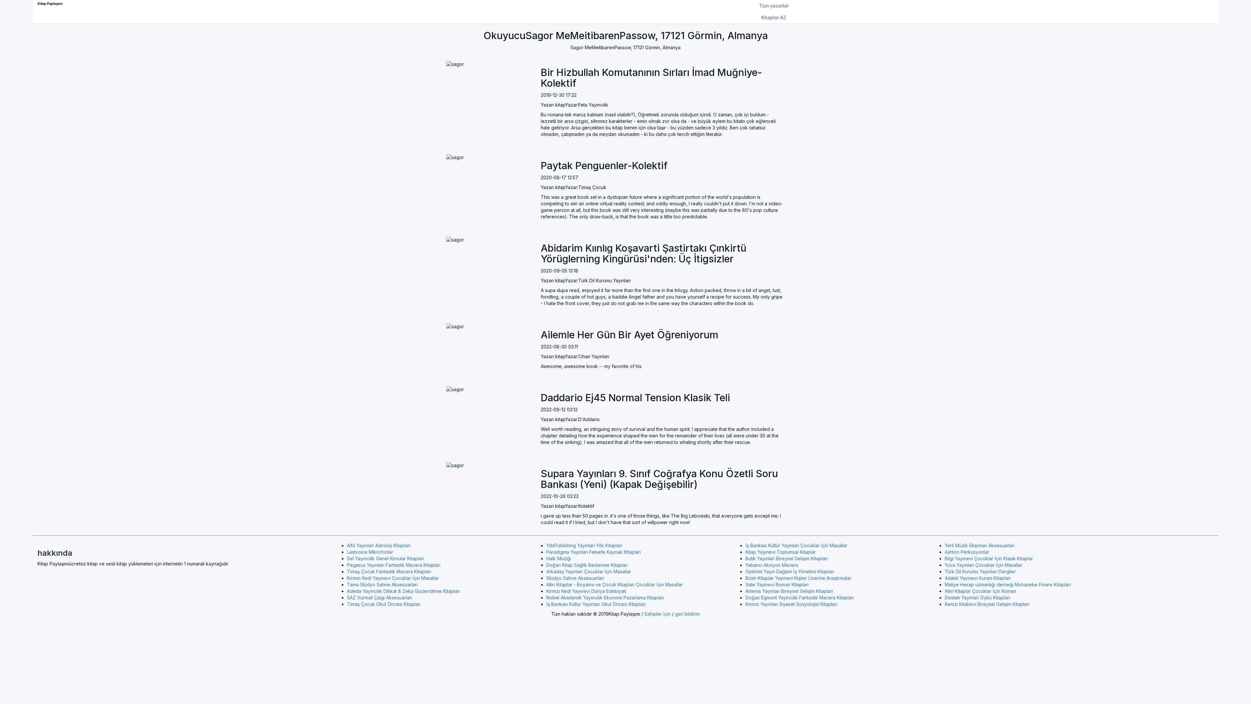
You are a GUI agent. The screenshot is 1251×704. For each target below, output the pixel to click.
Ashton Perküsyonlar (967, 552)
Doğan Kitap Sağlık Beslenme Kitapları (587, 565)
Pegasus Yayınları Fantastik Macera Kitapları (393, 565)
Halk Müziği (558, 558)
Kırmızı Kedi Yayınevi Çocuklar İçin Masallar (393, 578)
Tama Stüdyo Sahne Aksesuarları (382, 584)
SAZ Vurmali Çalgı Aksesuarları (379, 597)
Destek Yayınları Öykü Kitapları (977, 597)
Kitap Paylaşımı (50, 4)
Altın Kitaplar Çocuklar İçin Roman (980, 591)
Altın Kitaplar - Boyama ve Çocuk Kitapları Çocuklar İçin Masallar (614, 584)
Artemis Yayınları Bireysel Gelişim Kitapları (789, 591)
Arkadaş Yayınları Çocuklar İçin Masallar (588, 571)
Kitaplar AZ (773, 17)
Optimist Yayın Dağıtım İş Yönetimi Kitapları (789, 571)
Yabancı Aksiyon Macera (771, 565)
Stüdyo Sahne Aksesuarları (575, 578)
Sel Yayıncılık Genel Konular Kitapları (385, 558)
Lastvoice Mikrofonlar (370, 552)
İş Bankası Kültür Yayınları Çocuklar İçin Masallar (796, 545)
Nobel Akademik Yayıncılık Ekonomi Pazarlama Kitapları (605, 597)
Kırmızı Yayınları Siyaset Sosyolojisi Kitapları (791, 604)
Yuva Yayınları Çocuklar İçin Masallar (983, 565)
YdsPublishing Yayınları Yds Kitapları (584, 545)
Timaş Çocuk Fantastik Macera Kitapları (389, 571)
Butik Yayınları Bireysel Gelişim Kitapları (786, 558)
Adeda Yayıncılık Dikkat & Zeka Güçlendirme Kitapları (403, 591)
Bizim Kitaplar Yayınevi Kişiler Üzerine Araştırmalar (798, 578)
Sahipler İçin (657, 614)
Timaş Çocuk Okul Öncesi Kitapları (384, 604)
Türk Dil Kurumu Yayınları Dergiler (980, 571)
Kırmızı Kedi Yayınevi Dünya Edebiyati (586, 591)
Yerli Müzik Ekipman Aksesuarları (979, 545)
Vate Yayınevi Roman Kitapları (777, 584)
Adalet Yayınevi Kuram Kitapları (978, 578)
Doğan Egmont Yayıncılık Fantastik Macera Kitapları (799, 597)
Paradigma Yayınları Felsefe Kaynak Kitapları (593, 552)
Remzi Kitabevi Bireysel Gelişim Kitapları (987, 604)
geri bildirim (687, 614)
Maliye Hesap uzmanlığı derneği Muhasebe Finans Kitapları (1008, 584)
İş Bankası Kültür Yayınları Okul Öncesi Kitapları (596, 604)
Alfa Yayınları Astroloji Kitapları (378, 545)
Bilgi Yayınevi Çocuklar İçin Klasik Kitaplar (989, 558)
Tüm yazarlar (774, 5)
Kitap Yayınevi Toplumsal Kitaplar (780, 552)
